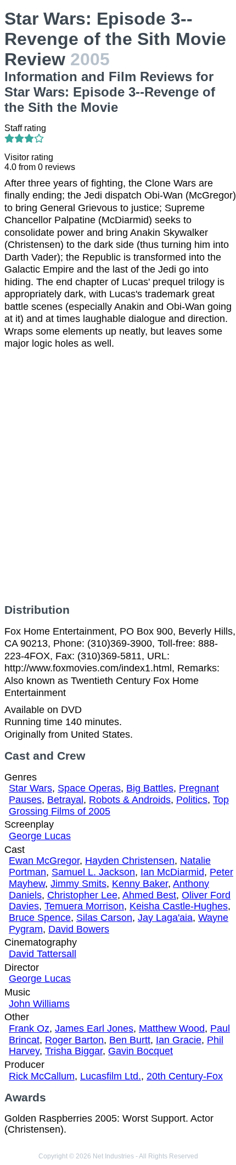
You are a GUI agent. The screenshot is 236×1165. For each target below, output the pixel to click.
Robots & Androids (130, 799)
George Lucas (40, 835)
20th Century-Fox (185, 1076)
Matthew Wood (172, 1028)
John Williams (39, 1003)
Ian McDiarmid (172, 872)
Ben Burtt (129, 1039)
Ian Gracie (178, 1039)
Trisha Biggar (74, 1050)
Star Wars (30, 788)
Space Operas (89, 788)
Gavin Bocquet (140, 1050)
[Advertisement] (118, 477)
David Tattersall (42, 953)
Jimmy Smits (78, 883)
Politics (191, 799)
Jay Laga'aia (165, 917)
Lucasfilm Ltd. (110, 1076)
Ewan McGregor (44, 860)
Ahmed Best (149, 895)
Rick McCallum (42, 1076)
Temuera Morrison (84, 906)
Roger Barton (74, 1039)
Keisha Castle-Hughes (179, 906)
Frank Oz (29, 1028)
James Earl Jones (94, 1028)
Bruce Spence (40, 917)
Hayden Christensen (130, 860)
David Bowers (78, 929)
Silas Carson (104, 917)
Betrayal (65, 799)
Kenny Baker (140, 883)
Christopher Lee (82, 895)
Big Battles (149, 788)
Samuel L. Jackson (93, 872)
